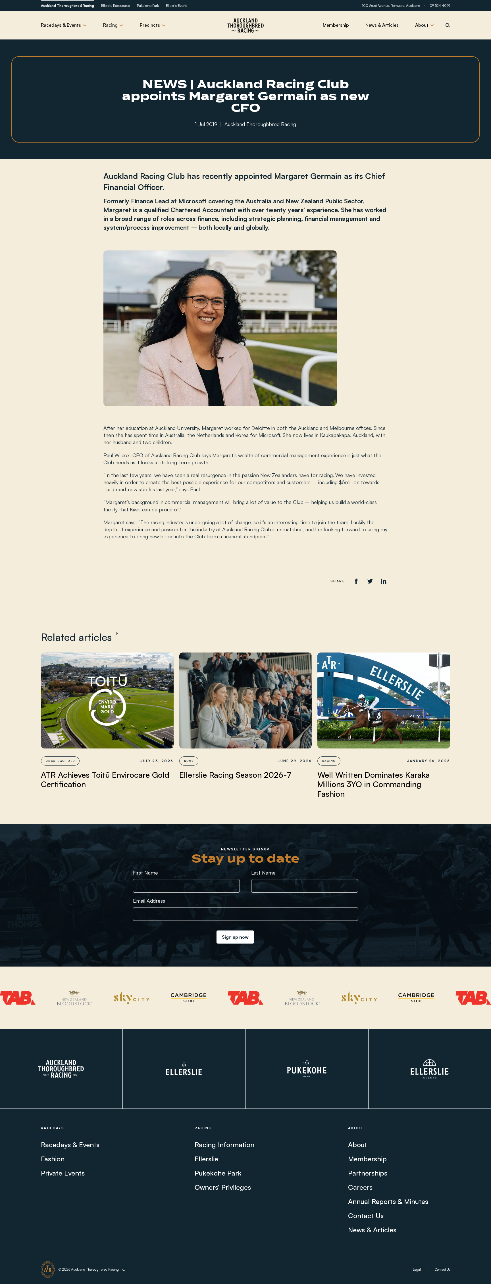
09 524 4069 (440, 5)
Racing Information (224, 1144)
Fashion (53, 1159)
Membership (336, 25)
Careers (360, 1187)
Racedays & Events (70, 1144)
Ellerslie (206, 1159)
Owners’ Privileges (223, 1187)
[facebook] (356, 581)
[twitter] (370, 581)
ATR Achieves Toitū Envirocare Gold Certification (105, 779)
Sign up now (235, 937)
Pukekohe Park (148, 5)
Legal (417, 1269)
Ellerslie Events (176, 5)
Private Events (63, 1173)
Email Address (149, 901)
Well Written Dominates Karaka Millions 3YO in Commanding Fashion (373, 784)
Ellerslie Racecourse (115, 5)
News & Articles (382, 25)
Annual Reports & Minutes (388, 1201)
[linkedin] (384, 581)
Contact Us (366, 1215)
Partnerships (367, 1173)
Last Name (263, 872)
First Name (145, 872)
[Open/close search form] (448, 25)
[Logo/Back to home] (245, 25)
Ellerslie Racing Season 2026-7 (235, 775)
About (357, 1144)
